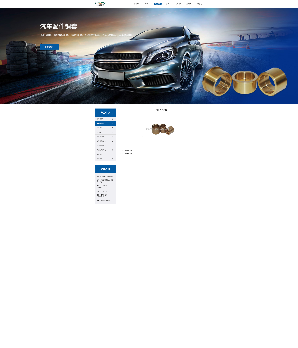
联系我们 (199, 4)
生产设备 (188, 4)
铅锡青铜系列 (101, 123)
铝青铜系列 (100, 128)
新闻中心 (168, 4)
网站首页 (136, 4)
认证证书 (178, 4)
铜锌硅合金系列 (101, 141)
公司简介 (147, 4)
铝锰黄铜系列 (101, 136)
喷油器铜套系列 (101, 145)
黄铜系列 (99, 132)
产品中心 (157, 4)
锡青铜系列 (100, 119)
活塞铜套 (99, 158)
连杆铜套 (99, 154)
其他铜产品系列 (101, 150)
